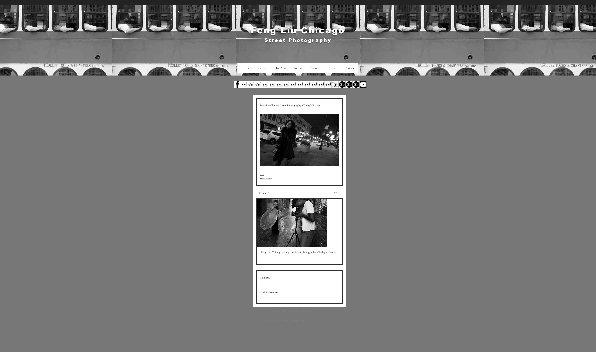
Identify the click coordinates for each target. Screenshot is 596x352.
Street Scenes (266, 179)
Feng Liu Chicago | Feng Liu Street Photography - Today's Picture (298, 252)
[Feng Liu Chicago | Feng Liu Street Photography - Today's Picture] (299, 223)
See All (337, 193)
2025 (262, 174)
